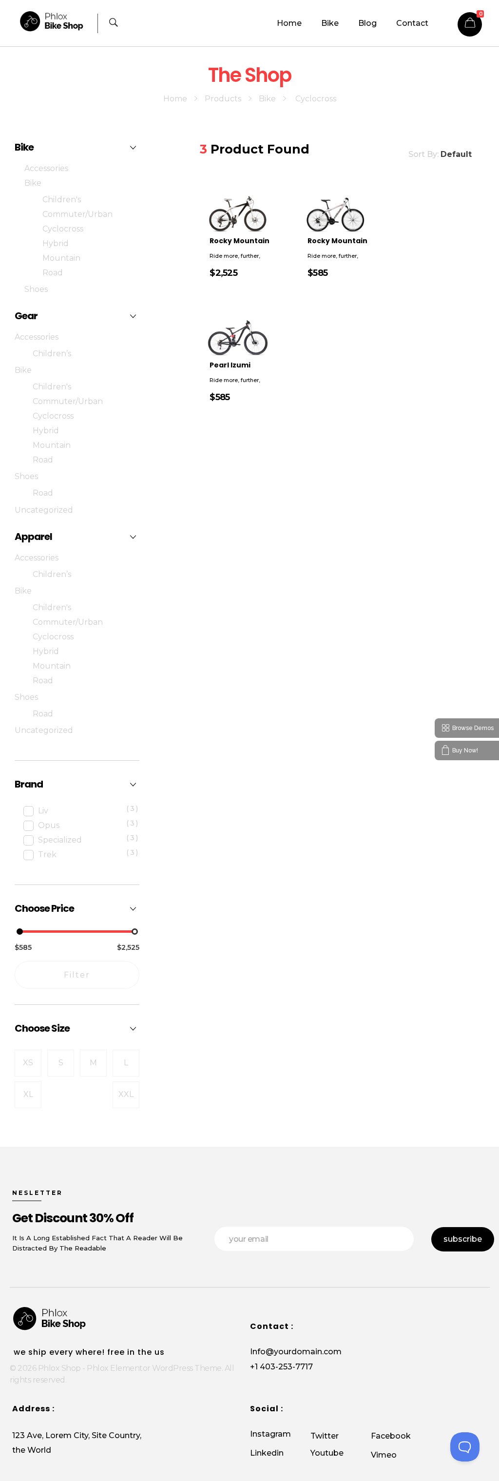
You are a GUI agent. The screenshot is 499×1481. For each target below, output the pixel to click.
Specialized (60, 840)
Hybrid (55, 243)
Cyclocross (62, 228)
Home (175, 98)
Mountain (61, 258)
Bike (267, 98)
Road (52, 272)
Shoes (36, 289)
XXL (126, 1094)
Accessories (46, 168)
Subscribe (462, 1239)
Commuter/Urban (77, 214)
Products (223, 98)
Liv (43, 810)
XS (28, 1062)
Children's (61, 199)
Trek (47, 854)
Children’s (52, 353)
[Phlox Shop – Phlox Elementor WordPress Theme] (56, 21)
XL (28, 1094)
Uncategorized (44, 510)
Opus (48, 825)
